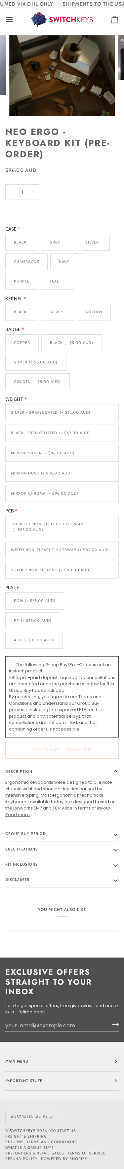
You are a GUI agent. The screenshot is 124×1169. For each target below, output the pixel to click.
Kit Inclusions (21, 864)
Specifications (21, 849)
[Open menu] (15, 19)
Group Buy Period (25, 833)
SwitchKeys (23, 1130)
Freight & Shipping (26, 1136)
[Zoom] (21, 104)
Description (18, 771)
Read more (17, 814)
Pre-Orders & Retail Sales (34, 1153)
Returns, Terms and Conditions (41, 1142)
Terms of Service (86, 1153)
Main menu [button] (16, 1061)
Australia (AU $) (29, 1116)
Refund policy (21, 1158)
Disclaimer (17, 879)
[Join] (113, 1024)
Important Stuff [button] (23, 1080)
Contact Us (63, 1130)
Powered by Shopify (64, 1158)
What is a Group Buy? (29, 1147)
